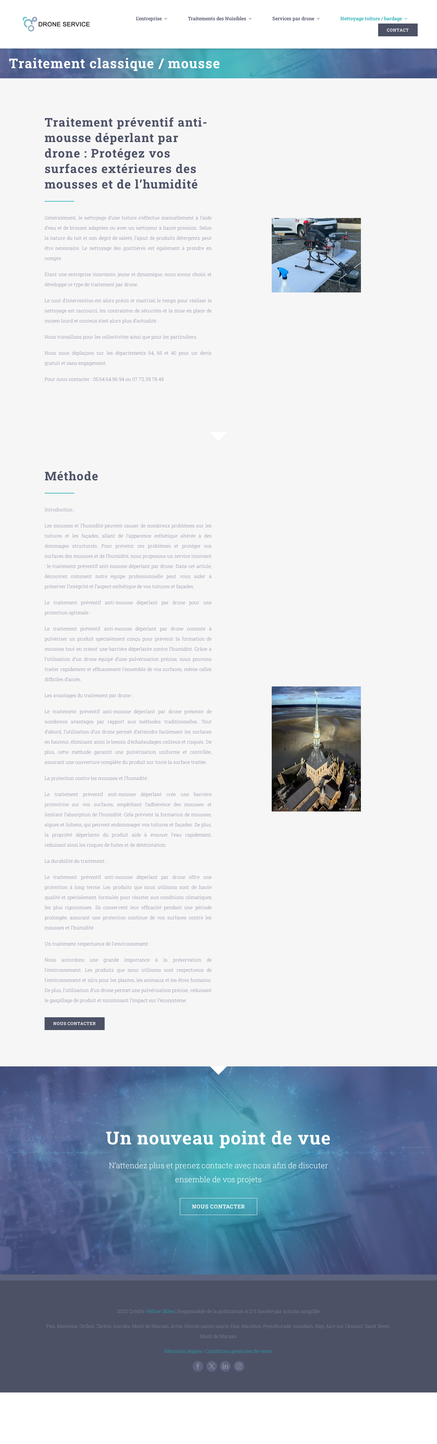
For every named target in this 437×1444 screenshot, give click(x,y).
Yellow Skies (160, 1311)
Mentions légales (183, 1351)
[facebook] (198, 1366)
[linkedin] (225, 1366)
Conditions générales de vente (239, 1351)
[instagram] (239, 1366)
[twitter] (211, 1366)
